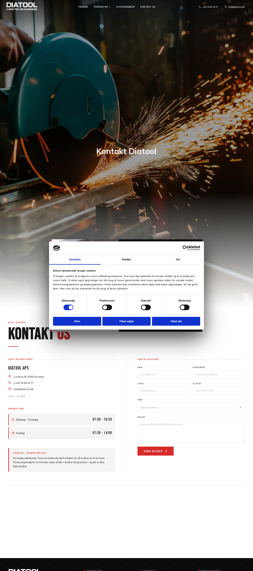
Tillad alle (176, 321)
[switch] (107, 307)
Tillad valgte (126, 321)
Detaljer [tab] (126, 259)
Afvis (77, 321)
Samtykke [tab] (75, 259)
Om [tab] (178, 259)
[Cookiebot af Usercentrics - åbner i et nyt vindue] (185, 248)
